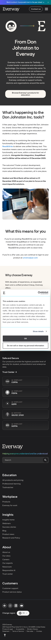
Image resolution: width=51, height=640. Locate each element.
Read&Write (7, 146)
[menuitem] (4, 635)
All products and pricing (12, 480)
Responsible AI (8, 570)
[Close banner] (48, 2)
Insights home (8, 520)
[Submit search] (45, 460)
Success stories (9, 527)
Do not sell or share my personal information (25, 346)
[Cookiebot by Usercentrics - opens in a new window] (38, 292)
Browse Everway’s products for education (25, 94)
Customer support (10, 588)
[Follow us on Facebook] (4, 606)
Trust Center (8, 372)
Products (6, 502)
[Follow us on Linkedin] (16, 606)
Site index (30, 631)
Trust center (7, 574)
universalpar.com (30, 258)
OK (25, 339)
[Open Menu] (46, 9)
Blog (4, 531)
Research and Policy (11, 538)
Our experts (7, 563)
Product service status (12, 592)
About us (6, 552)
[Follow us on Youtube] (21, 606)
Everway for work (9, 505)
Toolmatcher (7, 487)
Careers (5, 559)
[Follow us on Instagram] (10, 606)
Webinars (6, 523)
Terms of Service (18, 631)
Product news (8, 534)
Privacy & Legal (7, 629)
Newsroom (7, 567)
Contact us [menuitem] (36, 9)
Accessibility (20, 629)
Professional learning (11, 484)
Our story (6, 556)
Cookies (39, 631)
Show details (38, 331)
